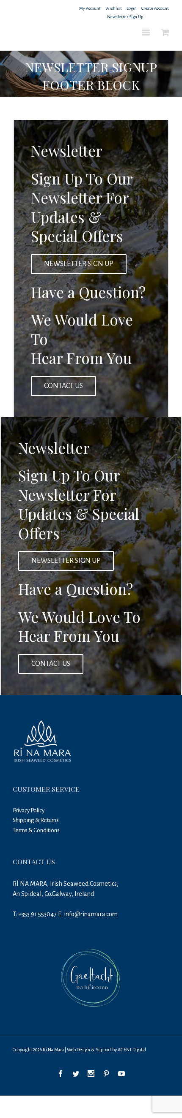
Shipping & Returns (36, 820)
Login (132, 8)
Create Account (155, 8)
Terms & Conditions (36, 830)
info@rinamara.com (91, 914)
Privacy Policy (28, 810)
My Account (90, 8)
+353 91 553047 (37, 914)
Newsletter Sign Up (125, 16)
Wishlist (114, 8)
